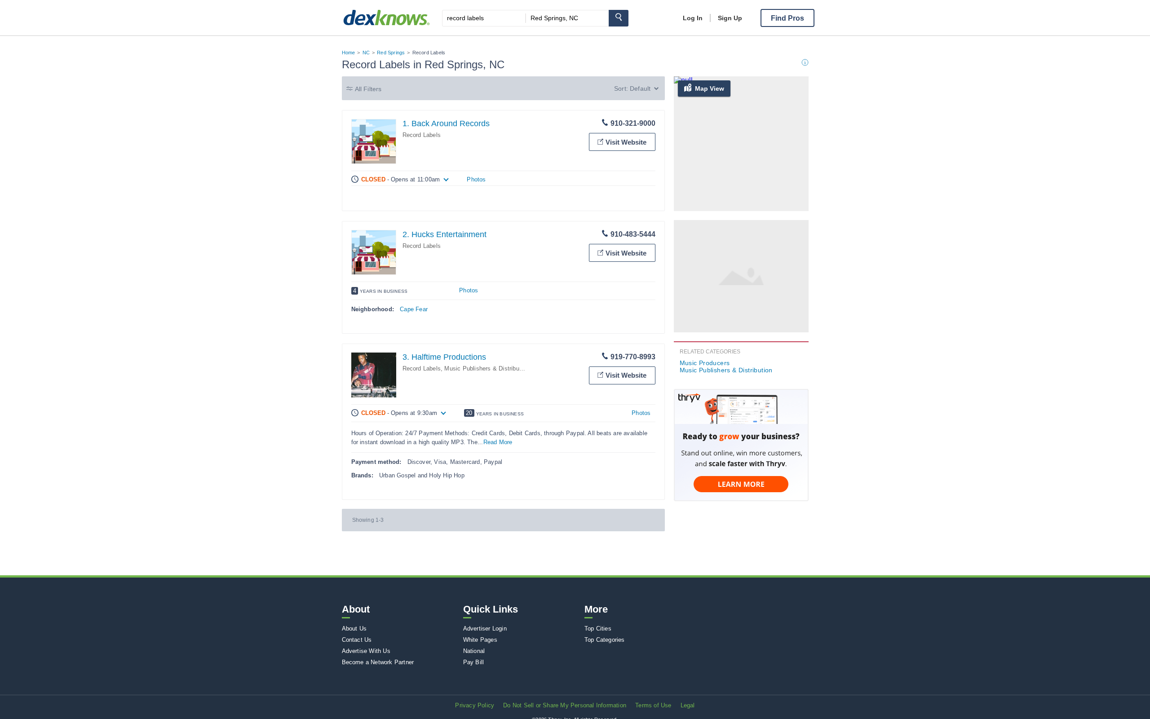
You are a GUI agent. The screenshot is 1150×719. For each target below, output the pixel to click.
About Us (354, 628)
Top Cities (597, 628)
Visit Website (626, 142)
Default (640, 88)
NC (366, 52)
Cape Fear (414, 309)
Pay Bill (473, 662)
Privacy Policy (474, 705)
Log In (693, 18)
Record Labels (421, 135)
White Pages (480, 639)
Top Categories (604, 639)
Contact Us (357, 639)
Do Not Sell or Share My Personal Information (564, 705)
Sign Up (730, 18)
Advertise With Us (366, 651)
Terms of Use (653, 705)
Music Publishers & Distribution (486, 368)
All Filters (368, 89)
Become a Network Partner (378, 662)
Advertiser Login (485, 628)
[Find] (618, 18)
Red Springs (391, 52)
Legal (688, 705)
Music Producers (705, 362)
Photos (476, 179)
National (474, 651)
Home (348, 52)
